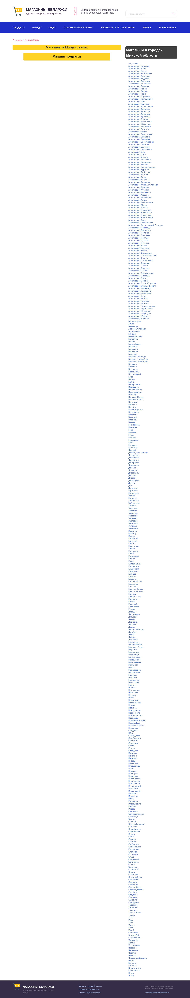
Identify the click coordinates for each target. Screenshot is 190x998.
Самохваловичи (136, 813)
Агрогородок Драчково (139, 116)
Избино (132, 535)
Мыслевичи (134, 682)
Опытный (132, 740)
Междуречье (134, 657)
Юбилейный (134, 970)
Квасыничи (133, 545)
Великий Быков (135, 399)
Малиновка (133, 641)
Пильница (133, 763)
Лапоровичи (134, 614)
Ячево (131, 975)
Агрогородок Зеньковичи (140, 149)
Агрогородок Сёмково (138, 262)
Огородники (134, 735)
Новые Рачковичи (136, 720)
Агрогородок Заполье (138, 144)
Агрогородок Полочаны (139, 232)
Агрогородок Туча (136, 295)
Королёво (133, 583)
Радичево (133, 801)
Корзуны (132, 578)
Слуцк (131, 856)
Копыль (132, 576)
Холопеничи (134, 945)
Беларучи (133, 338)
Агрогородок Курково (138, 169)
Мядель (132, 684)
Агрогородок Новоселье (140, 214)
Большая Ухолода (137, 356)
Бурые (131, 379)
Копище (132, 573)
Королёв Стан (135, 581)
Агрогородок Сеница (138, 265)
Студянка (132, 897)
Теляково (132, 907)
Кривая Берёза (135, 591)
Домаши (132, 467)
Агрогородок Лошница (139, 182)
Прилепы (132, 793)
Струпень (133, 894)
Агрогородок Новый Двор (140, 217)
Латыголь (132, 616)
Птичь (131, 798)
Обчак (131, 732)
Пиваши (132, 760)
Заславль (132, 520)
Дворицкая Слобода (138, 452)
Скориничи (133, 849)
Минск (131, 667)
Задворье (133, 508)
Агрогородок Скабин (138, 270)
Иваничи (132, 530)
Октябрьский (134, 737)
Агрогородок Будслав (138, 78)
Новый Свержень (136, 725)
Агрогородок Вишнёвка (139, 83)
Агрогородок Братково (139, 75)
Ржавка (131, 808)
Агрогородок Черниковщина (142, 305)
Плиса (131, 768)
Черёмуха (133, 950)
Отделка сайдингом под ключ (90, 992)
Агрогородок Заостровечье (141, 141)
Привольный (134, 790)
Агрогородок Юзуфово (139, 315)
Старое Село (134, 886)
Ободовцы (133, 730)
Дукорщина (133, 480)
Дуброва (132, 475)
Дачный (132, 449)
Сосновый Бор (135, 876)
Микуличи (133, 664)
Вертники (132, 401)
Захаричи (133, 523)
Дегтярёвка (133, 454)
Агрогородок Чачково (138, 300)
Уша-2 (131, 929)
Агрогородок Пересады (139, 227)
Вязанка (132, 419)
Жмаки (131, 495)
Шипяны (132, 965)
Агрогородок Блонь (137, 68)
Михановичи (134, 672)
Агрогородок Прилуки (138, 237)
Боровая (132, 366)
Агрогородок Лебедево (139, 171)
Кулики (131, 609)
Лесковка (132, 621)
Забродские (134, 502)
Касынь (132, 543)
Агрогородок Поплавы (139, 235)
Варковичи (133, 386)
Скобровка (133, 844)
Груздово (132, 444)
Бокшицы (132, 353)
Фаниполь (133, 932)
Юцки (131, 972)
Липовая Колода (136, 629)
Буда (130, 376)
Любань (132, 636)
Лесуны (132, 624)
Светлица (133, 816)
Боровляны (133, 371)
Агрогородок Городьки (139, 96)
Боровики (133, 369)
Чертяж (132, 952)
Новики (131, 705)
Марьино (132, 649)
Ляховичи (133, 639)
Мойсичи (132, 677)
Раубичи (132, 806)
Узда (130, 919)
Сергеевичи (134, 831)
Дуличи (131, 482)
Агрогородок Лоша (137, 177)
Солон (131, 864)
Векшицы (132, 394)
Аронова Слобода (137, 328)
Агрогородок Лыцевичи (139, 192)
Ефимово (133, 490)
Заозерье (132, 515)
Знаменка (133, 528)
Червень (132, 947)
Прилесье (133, 796)
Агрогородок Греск (137, 101)
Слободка (133, 854)
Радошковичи (134, 803)
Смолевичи (133, 859)
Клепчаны (133, 550)
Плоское (132, 770)
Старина (132, 881)
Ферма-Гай (133, 934)
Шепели (132, 962)
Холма (131, 942)
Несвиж (132, 694)
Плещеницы (134, 765)
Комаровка (133, 568)
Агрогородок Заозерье (139, 139)
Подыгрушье (134, 778)
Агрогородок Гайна (137, 88)
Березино (133, 348)
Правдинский (134, 785)
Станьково (133, 879)
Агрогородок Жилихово (139, 123)
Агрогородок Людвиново (140, 197)
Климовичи (133, 556)
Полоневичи (134, 780)
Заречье (132, 518)
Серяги (131, 833)
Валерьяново (134, 384)
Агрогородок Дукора (138, 118)
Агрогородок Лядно (137, 199)
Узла (130, 922)
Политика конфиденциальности (157, 992)
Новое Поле (134, 712)
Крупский (132, 604)
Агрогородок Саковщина (140, 252)
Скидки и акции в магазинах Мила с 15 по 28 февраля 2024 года (99, 11)
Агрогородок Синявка (138, 267)
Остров (131, 748)
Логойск (132, 631)
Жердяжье (133, 492)
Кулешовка (133, 606)
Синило (132, 841)
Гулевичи (132, 447)
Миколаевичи (134, 662)
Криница (132, 598)
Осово (131, 745)
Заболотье (133, 500)
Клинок (131, 558)
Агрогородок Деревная (139, 111)
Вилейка (132, 406)
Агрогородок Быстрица (139, 81)
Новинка (132, 707)
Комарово (133, 571)
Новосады (133, 717)
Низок (131, 697)
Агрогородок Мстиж (137, 204)
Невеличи (133, 692)
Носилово (133, 727)
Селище (132, 821)
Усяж (130, 927)
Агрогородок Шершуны (139, 313)
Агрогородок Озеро (137, 219)
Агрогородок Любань (138, 194)
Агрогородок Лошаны (138, 179)
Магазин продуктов (67, 56)
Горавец (132, 432)
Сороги (131, 871)
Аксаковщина (134, 321)
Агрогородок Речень (138, 250)
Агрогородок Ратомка (138, 247)
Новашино (133, 700)
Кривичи (132, 593)
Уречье (131, 924)
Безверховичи (135, 336)
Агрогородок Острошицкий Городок (145, 225)
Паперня (132, 753)
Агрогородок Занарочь (139, 136)
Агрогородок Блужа (137, 70)
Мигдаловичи (134, 659)
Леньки (131, 619)
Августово (133, 63)
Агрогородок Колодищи (139, 161)
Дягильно (132, 487)
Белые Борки (134, 343)
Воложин (132, 414)
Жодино (132, 497)
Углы (130, 917)
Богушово (133, 351)
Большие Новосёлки (138, 358)
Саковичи (133, 811)
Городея (132, 437)
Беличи (132, 341)
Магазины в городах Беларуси (90, 986)
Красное (132, 586)
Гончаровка (134, 424)
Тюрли (131, 914)
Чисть (131, 960)
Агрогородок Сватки (138, 257)
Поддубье (133, 775)
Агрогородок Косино (138, 164)
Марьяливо (133, 652)
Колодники (133, 566)
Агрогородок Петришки (139, 230)
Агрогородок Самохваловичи (142, 255)
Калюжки (132, 540)
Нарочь (132, 687)
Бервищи (132, 346)
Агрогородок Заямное (139, 146)
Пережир (132, 758)
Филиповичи (134, 937)
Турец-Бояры (134, 912)
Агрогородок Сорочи (138, 280)
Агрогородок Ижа (136, 151)
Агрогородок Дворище (139, 108)
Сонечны (132, 866)
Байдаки (132, 333)
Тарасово (133, 904)
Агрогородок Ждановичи (140, 121)
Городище (133, 439)
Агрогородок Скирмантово (141, 273)
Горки (131, 434)
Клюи (131, 561)
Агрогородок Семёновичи (140, 260)
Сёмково (132, 826)
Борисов (132, 363)
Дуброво (132, 477)
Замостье (133, 513)
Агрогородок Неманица (139, 209)
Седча (131, 818)
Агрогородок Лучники (138, 189)
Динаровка (133, 462)
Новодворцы (134, 710)
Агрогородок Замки (137, 131)
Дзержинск (133, 460)
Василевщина (135, 389)
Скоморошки (134, 846)
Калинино (133, 538)
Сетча (131, 836)
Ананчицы (133, 326)
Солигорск (133, 861)
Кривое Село (134, 596)
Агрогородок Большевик (140, 73)
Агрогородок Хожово (138, 298)
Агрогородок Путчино (138, 242)
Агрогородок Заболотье (139, 126)
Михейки (132, 674)
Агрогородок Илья (137, 154)
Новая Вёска (134, 702)
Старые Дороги (135, 889)
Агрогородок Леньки (138, 174)
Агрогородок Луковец (138, 187)
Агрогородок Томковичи (139, 293)
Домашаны (133, 465)
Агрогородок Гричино (138, 103)
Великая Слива (135, 396)
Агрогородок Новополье (140, 212)
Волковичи (133, 411)
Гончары (132, 427)
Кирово (131, 548)
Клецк (131, 553)
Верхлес (132, 404)
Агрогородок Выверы (138, 86)
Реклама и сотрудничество (89, 989)
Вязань (131, 422)
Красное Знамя (135, 588)
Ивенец (132, 533)
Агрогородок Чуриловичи (140, 308)
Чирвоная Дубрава (137, 957)
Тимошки (132, 909)
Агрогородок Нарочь (138, 207)
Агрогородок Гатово (138, 91)
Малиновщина (135, 644)
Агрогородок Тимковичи (139, 290)
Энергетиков (134, 967)
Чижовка (132, 955)
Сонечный (133, 869)
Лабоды (132, 611)
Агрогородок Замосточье (140, 134)
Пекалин (132, 755)
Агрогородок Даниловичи (140, 106)
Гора (130, 429)
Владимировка (135, 409)
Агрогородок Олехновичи (140, 222)
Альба (131, 323)
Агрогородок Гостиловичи (140, 98)
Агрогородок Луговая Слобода (143, 184)
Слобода (132, 851)
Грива (131, 442)
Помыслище (134, 783)
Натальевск (134, 689)
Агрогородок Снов (137, 278)
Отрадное (133, 750)
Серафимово (134, 828)
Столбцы (132, 892)
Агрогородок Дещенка (139, 113)
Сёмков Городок (136, 823)
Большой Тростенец (138, 361)
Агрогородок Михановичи (140, 202)
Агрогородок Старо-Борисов (142, 283)
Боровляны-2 (134, 374)
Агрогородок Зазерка (138, 129)
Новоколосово (135, 715)
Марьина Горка (135, 646)
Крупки (131, 601)
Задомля (132, 510)
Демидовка (133, 457)
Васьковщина (134, 391)
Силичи (132, 838)
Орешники (133, 742)
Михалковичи (134, 669)
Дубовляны (133, 472)
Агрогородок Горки (137, 93)
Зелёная (132, 525)
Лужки (131, 634)
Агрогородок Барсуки (138, 65)
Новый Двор (134, 722)
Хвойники (133, 940)
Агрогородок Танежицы (139, 288)
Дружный (132, 470)
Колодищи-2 (134, 563)
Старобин (133, 884)
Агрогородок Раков (137, 245)
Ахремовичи (134, 331)
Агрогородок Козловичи (139, 159)
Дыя (130, 485)
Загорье (132, 505)
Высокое (132, 417)
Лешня (131, 626)
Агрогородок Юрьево (138, 318)
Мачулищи (133, 654)
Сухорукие (133, 902)
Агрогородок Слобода (139, 275)
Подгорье (133, 773)
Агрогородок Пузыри (138, 240)
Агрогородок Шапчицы (139, 310)
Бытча (131, 381)
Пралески (133, 788)
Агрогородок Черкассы (139, 303)
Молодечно (134, 679)
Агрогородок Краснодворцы (141, 166)
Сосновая (133, 874)
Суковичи (132, 899)
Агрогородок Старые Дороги (142, 285)
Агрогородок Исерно (138, 156)
